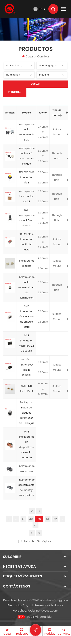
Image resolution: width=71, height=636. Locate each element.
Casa (29, 56)
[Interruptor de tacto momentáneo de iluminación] (10, 288)
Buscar (35, 84)
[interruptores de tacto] (10, 264)
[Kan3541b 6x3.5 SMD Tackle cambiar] (10, 367)
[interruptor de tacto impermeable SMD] (10, 132)
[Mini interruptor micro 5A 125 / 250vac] (10, 343)
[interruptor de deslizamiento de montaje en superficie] (10, 488)
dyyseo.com (49, 610)
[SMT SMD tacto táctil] (10, 389)
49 (31, 519)
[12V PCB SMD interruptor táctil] (10, 178)
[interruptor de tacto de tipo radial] (10, 197)
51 (47, 519)
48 (23, 519)
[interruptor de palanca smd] (10, 469)
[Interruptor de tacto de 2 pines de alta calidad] (10, 156)
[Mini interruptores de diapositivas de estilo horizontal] (10, 445)
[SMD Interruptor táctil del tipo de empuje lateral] (10, 317)
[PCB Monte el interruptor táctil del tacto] (10, 242)
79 (35, 525)
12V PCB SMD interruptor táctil (26, 178)
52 (55, 519)
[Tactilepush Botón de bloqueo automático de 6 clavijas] (10, 413)
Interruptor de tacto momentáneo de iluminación (26, 287)
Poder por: (42, 610)
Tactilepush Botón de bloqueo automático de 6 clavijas (26, 413)
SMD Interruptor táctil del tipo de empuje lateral (26, 316)
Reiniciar (14, 92)
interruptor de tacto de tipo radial (27, 196)
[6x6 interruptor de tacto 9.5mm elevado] (10, 218)
